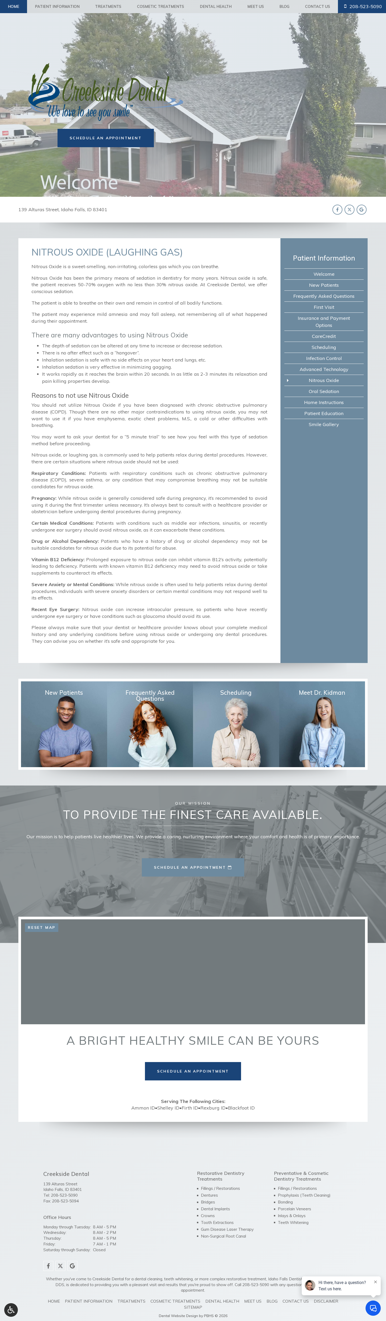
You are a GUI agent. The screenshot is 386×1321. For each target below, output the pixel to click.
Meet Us (255, 6)
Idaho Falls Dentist (285, 1278)
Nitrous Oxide (324, 380)
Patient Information (57, 6)
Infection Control (324, 358)
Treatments (108, 6)
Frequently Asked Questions (323, 296)
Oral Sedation (324, 391)
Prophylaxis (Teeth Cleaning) (304, 1195)
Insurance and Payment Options (324, 321)
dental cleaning (148, 1278)
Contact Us (317, 6)
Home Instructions (324, 402)
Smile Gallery (324, 424)
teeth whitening (178, 1278)
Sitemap (193, 1307)
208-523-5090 (64, 1195)
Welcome (324, 274)
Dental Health (216, 6)
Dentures (209, 1195)
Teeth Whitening (293, 1222)
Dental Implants (215, 1208)
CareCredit (324, 336)
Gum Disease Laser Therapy (227, 1229)
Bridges (208, 1202)
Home (13, 6)
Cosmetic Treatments (160, 6)
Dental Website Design (178, 1315)
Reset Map (41, 927)
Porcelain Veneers (294, 1208)
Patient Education (323, 413)
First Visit (324, 307)
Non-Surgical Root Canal (223, 1236)
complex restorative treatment (238, 1278)
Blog (284, 6)
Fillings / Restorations (220, 1188)
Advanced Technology (324, 369)
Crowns (208, 1215)
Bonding (285, 1202)
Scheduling (324, 347)
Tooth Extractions (217, 1222)
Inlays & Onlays (292, 1215)
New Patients (324, 285)
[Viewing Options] (11, 1310)
